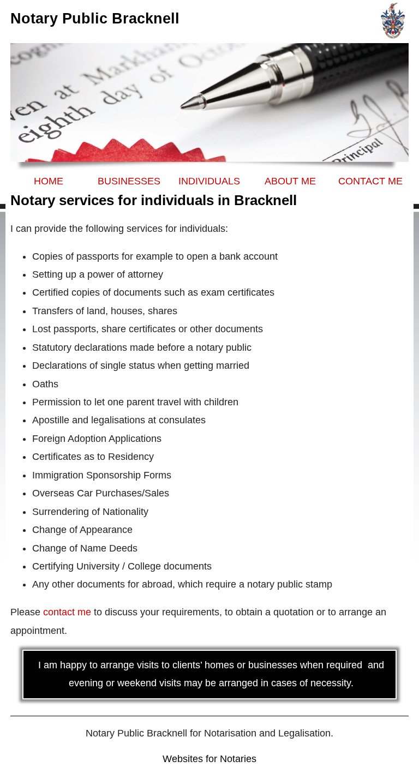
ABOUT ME (290, 181)
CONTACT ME (370, 181)
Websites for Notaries (209, 758)
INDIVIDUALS (209, 181)
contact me (67, 612)
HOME (48, 181)
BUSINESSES (129, 181)
